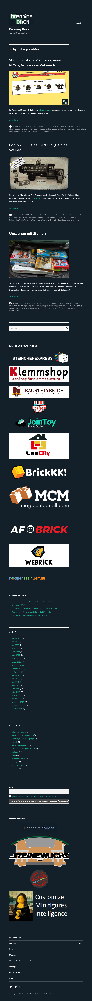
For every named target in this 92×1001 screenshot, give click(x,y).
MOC (30, 129)
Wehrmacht (37, 220)
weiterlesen (13, 120)
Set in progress (17, 766)
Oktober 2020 (17, 709)
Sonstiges (68, 303)
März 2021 (16, 692)
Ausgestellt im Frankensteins (23, 735)
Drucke (48, 215)
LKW (24, 217)
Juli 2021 (15, 679)
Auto (76, 303)
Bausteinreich (36, 199)
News (34, 126)
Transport (28, 220)
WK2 (49, 220)
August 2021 (16, 675)
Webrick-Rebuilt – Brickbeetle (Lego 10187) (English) (32, 612)
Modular (35, 129)
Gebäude (71, 126)
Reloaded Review (18, 759)
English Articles (15, 937)
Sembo (17, 131)
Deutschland (55, 126)
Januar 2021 (16, 699)
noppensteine (45, 129)
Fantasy (64, 126)
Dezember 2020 (18, 702)
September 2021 (18, 672)
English (14, 742)
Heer (53, 215)
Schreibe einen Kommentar (69, 220)
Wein (44, 220)
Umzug (73, 308)
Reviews (34, 215)
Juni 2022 (15, 645)
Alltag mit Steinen (44, 303)
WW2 (54, 220)
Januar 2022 (16, 662)
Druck (42, 215)
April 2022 (16, 652)
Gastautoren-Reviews (20, 745)
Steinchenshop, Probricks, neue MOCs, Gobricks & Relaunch (35, 609)
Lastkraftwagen (15, 217)
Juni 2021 (15, 682)
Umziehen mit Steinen (27, 234)
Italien (78, 126)
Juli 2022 (15, 642)
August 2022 (16, 639)
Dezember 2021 (18, 665)
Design (46, 126)
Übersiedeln (53, 308)
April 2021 (16, 689)
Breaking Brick (19, 29)
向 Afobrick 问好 (18, 605)
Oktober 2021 (17, 669)
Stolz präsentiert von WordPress (47, 994)
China (40, 126)
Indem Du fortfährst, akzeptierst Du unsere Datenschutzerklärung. (34, 796)
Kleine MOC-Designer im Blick (23, 749)
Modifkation (31, 217)
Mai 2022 (15, 649)
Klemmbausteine (16, 129)
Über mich (13, 979)
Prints (21, 220)
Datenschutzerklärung (27, 994)
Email (11, 787)
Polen (11, 220)
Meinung (55, 303)
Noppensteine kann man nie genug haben (68, 129)
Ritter (11, 131)
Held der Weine (62, 215)
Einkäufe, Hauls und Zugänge (23, 739)
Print (16, 220)
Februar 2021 (17, 696)
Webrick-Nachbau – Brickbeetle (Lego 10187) (29, 615)
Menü (78, 23)
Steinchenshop (45, 110)
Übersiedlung (64, 308)
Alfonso (15, 126)
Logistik (31, 306)
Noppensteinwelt (22, 308)
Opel (85, 217)
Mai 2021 (15, 685)
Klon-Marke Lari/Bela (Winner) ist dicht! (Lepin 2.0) (32, 602)
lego (25, 129)
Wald (35, 131)
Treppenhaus (42, 308)
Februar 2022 (17, 659)
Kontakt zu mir (14, 973)
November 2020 (18, 706)
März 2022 (16, 655)
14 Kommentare (45, 131)
